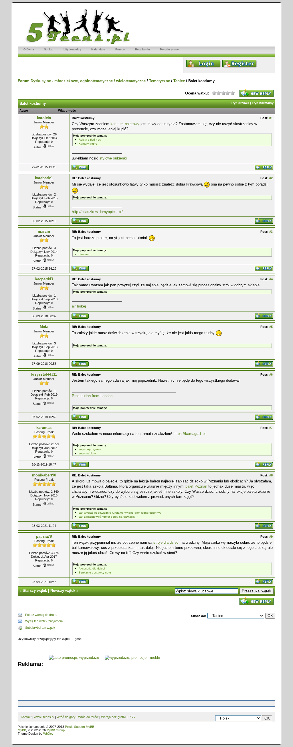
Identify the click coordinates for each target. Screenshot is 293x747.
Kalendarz (98, 49)
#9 (271, 536)
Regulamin (142, 49)
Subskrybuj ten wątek (40, 627)
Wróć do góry (66, 717)
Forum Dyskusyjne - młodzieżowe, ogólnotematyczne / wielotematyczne (82, 81)
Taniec (179, 81)
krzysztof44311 (44, 374)
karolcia (44, 118)
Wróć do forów (88, 717)
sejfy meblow (87, 453)
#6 (271, 374)
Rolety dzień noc (90, 139)
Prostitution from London (92, 396)
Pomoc (120, 49)
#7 (271, 427)
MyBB (22, 730)
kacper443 (44, 279)
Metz (44, 326)
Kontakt (26, 717)
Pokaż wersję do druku (41, 614)
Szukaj (49, 49)
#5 (271, 326)
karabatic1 (44, 178)
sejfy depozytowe (90, 449)
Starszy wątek (35, 590)
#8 (271, 475)
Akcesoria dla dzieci (92, 568)
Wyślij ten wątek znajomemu (44, 621)
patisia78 (44, 536)
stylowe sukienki (113, 158)
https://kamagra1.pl (189, 433)
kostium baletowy (124, 124)
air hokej (79, 306)
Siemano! (85, 254)
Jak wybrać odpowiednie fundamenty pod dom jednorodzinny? (120, 512)
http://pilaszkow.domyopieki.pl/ (97, 212)
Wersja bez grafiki (113, 717)
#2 (271, 178)
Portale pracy (169, 49)
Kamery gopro (88, 143)
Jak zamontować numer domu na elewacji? (107, 516)
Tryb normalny (263, 103)
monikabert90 (44, 475)
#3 (271, 231)
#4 (271, 279)
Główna (28, 49)
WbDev (48, 733)
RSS (131, 717)
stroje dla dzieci (166, 542)
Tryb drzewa (240, 103)
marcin (44, 231)
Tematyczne (159, 81)
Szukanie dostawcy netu (95, 572)
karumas (44, 427)
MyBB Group (56, 730)
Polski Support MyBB (79, 726)
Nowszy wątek (62, 590)
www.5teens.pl (44, 717)
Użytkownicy (72, 49)
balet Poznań (196, 486)
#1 (271, 118)
